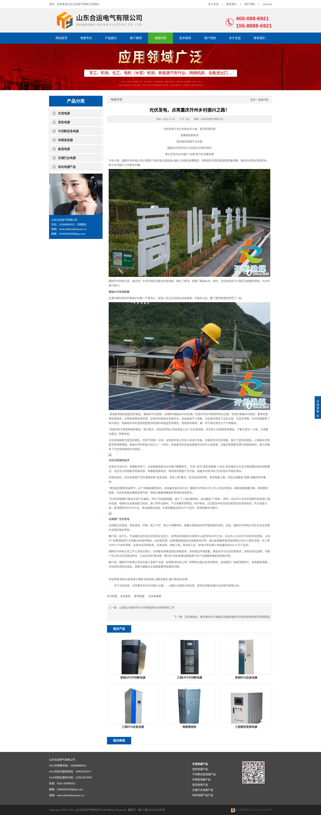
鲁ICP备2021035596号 (151, 809)
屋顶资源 (139, 596)
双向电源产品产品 (202, 795)
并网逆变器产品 (201, 779)
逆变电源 (64, 122)
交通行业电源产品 (202, 789)
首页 (253, 99)
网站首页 (61, 38)
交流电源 (64, 113)
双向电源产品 (67, 166)
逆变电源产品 (200, 769)
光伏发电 (125, 596)
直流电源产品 (200, 784)
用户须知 (249, 4)
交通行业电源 (67, 158)
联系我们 (231, 4)
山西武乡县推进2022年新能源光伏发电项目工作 (146, 607)
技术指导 (185, 38)
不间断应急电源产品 (204, 774)
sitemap (267, 4)
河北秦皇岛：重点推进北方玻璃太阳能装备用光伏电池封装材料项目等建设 (227, 616)
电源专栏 (86, 38)
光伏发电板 (154, 596)
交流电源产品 (200, 763)
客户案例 (136, 38)
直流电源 (64, 149)
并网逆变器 (65, 140)
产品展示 (111, 38)
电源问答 (160, 38)
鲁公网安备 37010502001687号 (253, 809)
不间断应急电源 (68, 131)
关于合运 (213, 4)
